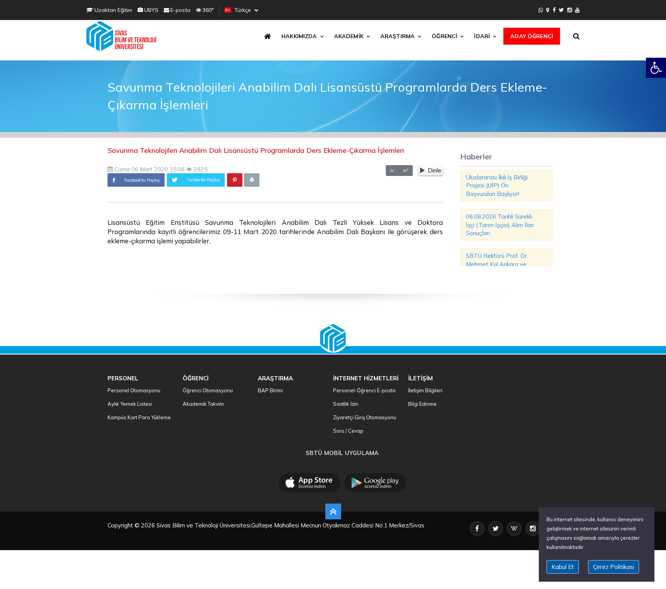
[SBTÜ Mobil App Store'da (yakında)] (309, 482)
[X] (561, 10)
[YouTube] (577, 10)
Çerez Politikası (613, 567)
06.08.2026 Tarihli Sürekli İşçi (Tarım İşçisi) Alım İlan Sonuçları (500, 225)
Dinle (434, 170)
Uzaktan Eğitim (113, 10)
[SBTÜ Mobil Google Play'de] (375, 482)
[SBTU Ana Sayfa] (123, 36)
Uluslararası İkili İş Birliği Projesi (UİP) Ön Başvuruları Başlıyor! (497, 185)
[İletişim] (547, 10)
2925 (199, 169)
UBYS (151, 10)
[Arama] (577, 36)
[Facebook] (554, 10)
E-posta (180, 10)
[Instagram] (569, 10)
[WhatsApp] (540, 10)
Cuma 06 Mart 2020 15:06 (149, 169)
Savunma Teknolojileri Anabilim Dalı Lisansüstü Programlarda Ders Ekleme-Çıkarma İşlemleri (256, 150)
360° (208, 10)
